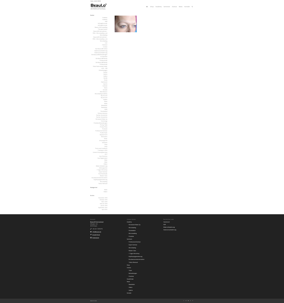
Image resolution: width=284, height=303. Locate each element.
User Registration (102, 158)
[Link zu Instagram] (190, 301)
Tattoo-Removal (102, 183)
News (105, 101)
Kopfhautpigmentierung (100, 179)
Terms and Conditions (101, 148)
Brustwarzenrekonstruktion (99, 178)
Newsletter (104, 105)
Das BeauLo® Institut (101, 49)
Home (105, 80)
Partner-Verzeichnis (101, 115)
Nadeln (105, 99)
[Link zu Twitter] (186, 301)
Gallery (105, 76)
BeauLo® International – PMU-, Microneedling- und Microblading (100, 39)
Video (105, 160)
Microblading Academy (101, 94)
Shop (105, 144)
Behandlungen (133, 273)
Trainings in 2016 (102, 150)
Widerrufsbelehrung (101, 166)
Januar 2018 (104, 205)
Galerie (105, 74)
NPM (106, 109)
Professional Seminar (101, 131)
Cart (106, 43)
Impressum (104, 82)
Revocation (104, 136)
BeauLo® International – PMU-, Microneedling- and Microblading (100, 33)
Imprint (105, 84)
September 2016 (102, 207)
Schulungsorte (103, 140)
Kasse (105, 88)
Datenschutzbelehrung (100, 51)
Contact (105, 47)
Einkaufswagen (103, 70)
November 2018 (102, 198)
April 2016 (104, 209)
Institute (105, 86)
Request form (103, 135)
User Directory (103, 156)
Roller (105, 138)
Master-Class (103, 176)
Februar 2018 (103, 203)
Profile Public (103, 133)
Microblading (103, 181)
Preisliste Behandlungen (100, 123)
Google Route (96, 235)
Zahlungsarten (103, 168)
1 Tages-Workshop (102, 170)
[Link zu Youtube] (188, 301)
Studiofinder (130, 279)
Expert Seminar (103, 172)
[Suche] (192, 6)
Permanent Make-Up (134, 224)
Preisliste (131, 276)
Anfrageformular (102, 23)
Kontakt (105, 90)
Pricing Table (103, 125)
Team (130, 270)
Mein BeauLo (103, 92)
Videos (105, 164)
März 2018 (104, 202)
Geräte (105, 78)
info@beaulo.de (96, 232)
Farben (105, 72)
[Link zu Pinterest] (193, 301)
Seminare (104, 142)
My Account (104, 95)
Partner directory (102, 113)
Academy (104, 17)
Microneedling (133, 233)
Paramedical (104, 111)
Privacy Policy (103, 127)
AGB (106, 21)
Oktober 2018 (103, 200)
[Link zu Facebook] (184, 301)
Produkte (104, 129)
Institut (129, 267)
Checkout (104, 45)
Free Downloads (102, 174)
